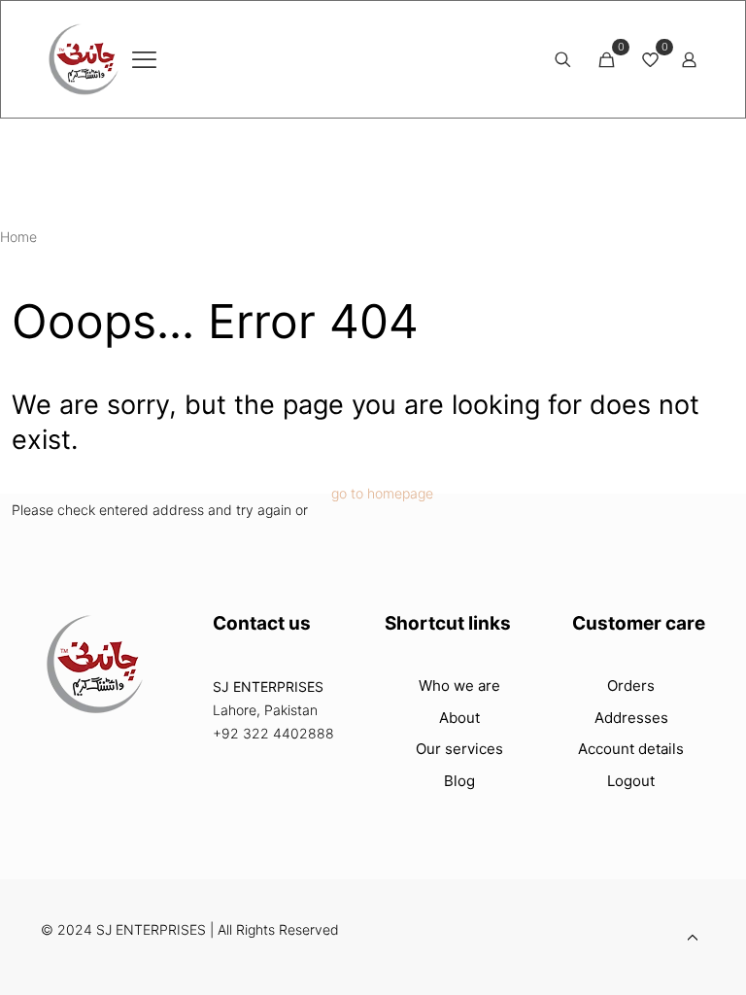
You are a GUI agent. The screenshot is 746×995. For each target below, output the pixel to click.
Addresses (631, 717)
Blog (459, 781)
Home (18, 236)
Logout (631, 781)
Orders (631, 685)
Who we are (459, 685)
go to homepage (382, 493)
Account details (631, 748)
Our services (459, 748)
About (459, 717)
